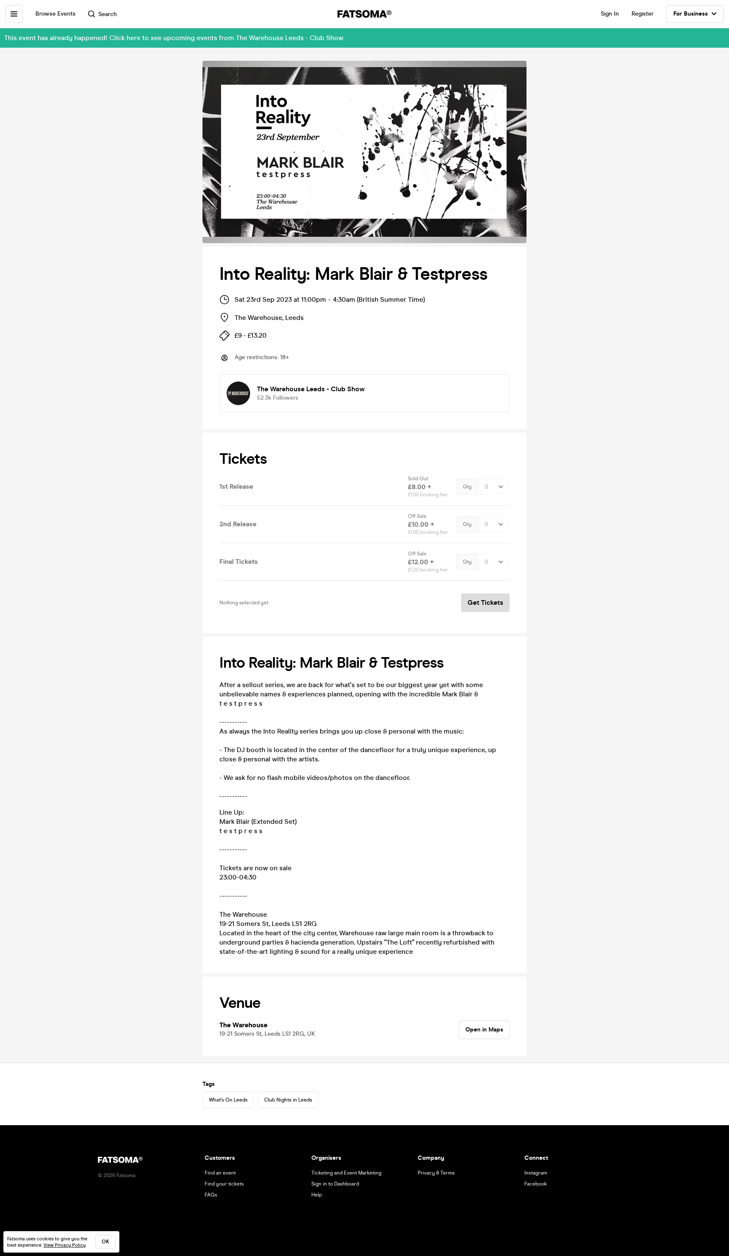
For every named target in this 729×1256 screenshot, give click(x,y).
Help (316, 1195)
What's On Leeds (228, 1100)
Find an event (220, 1173)
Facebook (535, 1184)
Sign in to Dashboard (335, 1184)
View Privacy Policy (64, 1245)
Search (107, 14)
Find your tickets (224, 1184)
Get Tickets (485, 602)
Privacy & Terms (436, 1173)
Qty (467, 487)
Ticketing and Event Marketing (346, 1173)
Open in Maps (484, 1029)
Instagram (535, 1173)
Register (642, 13)
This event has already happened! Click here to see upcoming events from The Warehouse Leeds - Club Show (173, 38)
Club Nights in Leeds (288, 1100)
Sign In (610, 13)
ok (105, 1242)
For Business (690, 13)
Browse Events (55, 13)
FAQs (211, 1195)
